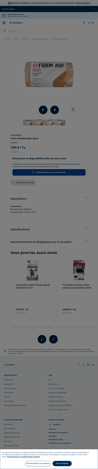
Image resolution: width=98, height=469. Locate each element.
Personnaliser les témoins (37, 463)
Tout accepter (62, 463)
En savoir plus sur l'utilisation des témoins (23, 457)
